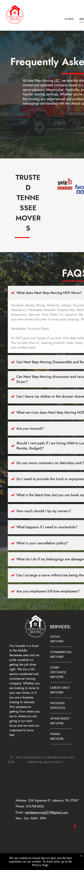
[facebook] (75, 827)
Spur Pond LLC (53, 762)
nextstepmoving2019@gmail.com (46, 812)
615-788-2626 (35, 806)
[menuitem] (69, 19)
